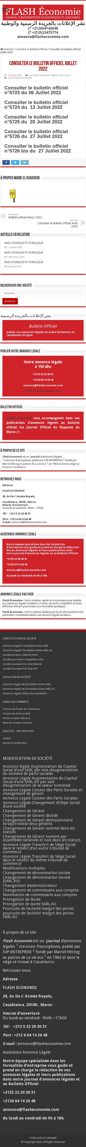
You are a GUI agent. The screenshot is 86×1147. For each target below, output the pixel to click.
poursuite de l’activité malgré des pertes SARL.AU (38, 915)
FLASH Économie (18, 418)
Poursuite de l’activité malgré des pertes (38, 908)
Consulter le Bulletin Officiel (31, 49)
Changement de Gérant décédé (30, 815)
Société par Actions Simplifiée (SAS (23, 659)
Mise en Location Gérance (17, 722)
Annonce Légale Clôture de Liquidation (25, 693)
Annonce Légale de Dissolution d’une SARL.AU (29, 688)
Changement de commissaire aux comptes (41, 890)
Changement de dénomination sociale (37, 873)
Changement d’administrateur (30, 885)
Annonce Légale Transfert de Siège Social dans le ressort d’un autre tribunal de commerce (39, 848)
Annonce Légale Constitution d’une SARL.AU (27, 650)
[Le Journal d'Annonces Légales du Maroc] (43, 12)
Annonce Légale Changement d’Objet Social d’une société (41, 804)
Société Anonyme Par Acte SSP (20, 668)
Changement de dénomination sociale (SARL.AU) (36, 879)
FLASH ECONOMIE (46, 1137)
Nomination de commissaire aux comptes (40, 894)
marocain (9, 460)
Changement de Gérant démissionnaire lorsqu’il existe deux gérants (38, 822)
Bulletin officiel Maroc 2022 (25, 216)
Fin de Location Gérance (16, 718)
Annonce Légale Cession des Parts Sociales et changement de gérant (42, 792)
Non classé (65, 75)
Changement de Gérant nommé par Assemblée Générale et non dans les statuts (42, 838)
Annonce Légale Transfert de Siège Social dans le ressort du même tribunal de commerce (39, 860)
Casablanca (19, 467)
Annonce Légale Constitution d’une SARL (25, 645)
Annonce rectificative (15, 742)
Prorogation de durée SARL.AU (29, 904)
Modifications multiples (24, 868)
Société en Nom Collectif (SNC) (20, 654)
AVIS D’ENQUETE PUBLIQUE (23, 243)
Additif (7, 738)
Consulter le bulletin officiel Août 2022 (58, 223)
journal (35, 456)
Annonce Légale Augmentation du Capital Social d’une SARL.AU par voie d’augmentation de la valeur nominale (40, 782)
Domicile (8, 49)
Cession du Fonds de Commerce (21, 708)
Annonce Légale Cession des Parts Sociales (40, 798)
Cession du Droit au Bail (16, 713)
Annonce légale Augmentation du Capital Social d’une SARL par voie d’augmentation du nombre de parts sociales (40, 770)
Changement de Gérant (24, 811)
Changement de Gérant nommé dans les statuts (39, 830)
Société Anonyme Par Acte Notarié (22, 664)
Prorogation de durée (22, 899)
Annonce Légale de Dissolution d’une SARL (27, 684)
